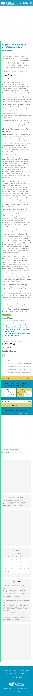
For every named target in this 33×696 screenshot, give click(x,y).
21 (28, 565)
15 (5, 565)
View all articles (6, 360)
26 (20, 568)
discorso (4, 84)
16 (8, 565)
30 (8, 571)
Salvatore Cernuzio (24, 71)
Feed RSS (17, 582)
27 (24, 568)
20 (24, 565)
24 (12, 568)
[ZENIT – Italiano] (9, 3)
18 (16, 565)
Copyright (17, 673)
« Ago (4, 575)
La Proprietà (22, 670)
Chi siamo (5, 670)
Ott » (7, 575)
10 (12, 562)
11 (16, 562)
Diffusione (14, 670)
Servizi (28, 670)
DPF (10, 670)
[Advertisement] (16, 23)
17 (12, 565)
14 (28, 562)
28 (28, 568)
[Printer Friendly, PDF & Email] (6, 315)
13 (24, 562)
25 (16, 568)
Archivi (4, 73)
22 (5, 568)
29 (5, 571)
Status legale (10, 673)
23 (8, 568)
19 (20, 565)
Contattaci (23, 673)
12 (20, 562)
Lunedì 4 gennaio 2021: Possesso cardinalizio (14, 612)
